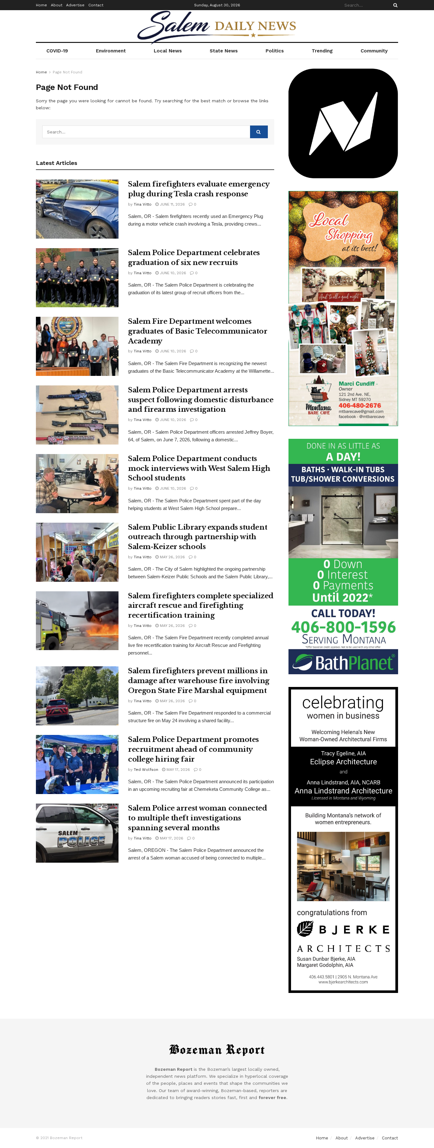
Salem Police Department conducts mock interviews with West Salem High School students (199, 468)
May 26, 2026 (172, 557)
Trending (322, 51)
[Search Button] (394, 5)
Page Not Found (67, 72)
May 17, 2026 (177, 769)
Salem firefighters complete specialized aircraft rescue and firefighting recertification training (201, 606)
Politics (275, 51)
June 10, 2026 (172, 273)
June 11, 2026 (172, 204)
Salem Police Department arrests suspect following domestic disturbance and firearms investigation (200, 400)
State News (224, 51)
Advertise (75, 5)
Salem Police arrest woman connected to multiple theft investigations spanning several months (197, 818)
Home (41, 5)
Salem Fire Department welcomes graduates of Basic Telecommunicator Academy (198, 331)
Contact (95, 5)
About (56, 5)
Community (374, 51)
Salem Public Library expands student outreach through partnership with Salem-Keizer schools (197, 537)
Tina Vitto (143, 204)
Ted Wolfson (146, 769)
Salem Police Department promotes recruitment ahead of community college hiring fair (193, 749)
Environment (111, 51)
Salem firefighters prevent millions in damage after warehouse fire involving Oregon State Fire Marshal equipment (198, 681)
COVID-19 (57, 51)
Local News (168, 51)
